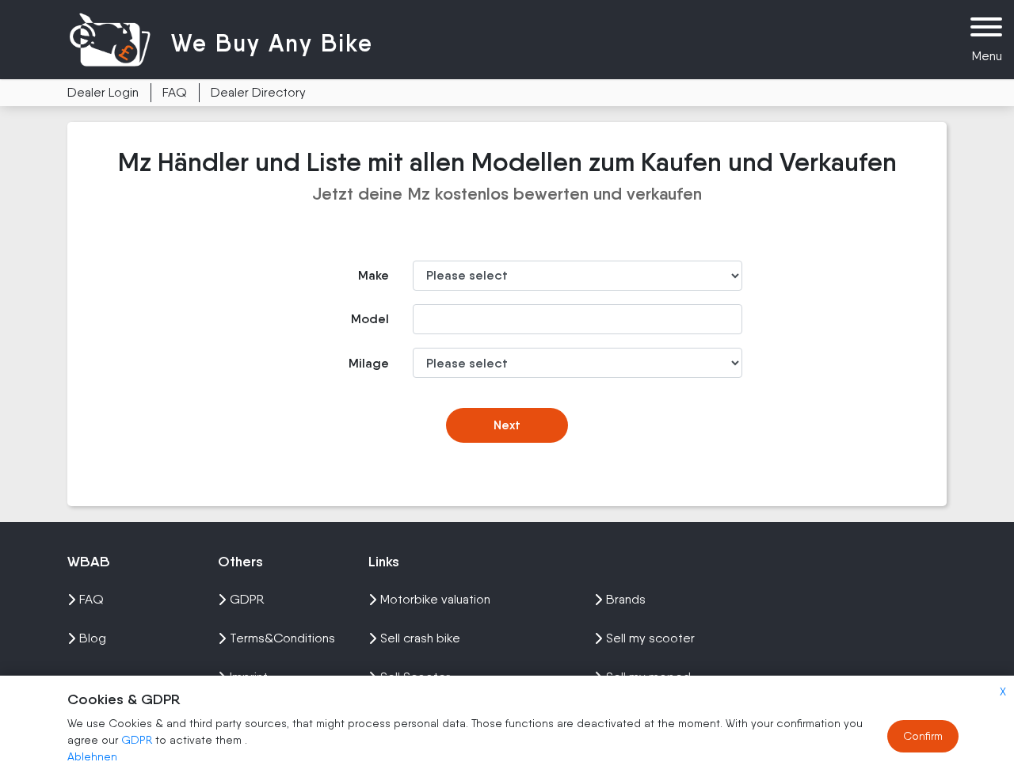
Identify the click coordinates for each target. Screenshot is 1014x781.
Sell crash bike (420, 638)
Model (370, 318)
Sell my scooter (650, 638)
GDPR (136, 739)
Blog (92, 638)
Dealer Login (103, 92)
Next (507, 424)
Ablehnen (92, 756)
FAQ (174, 92)
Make (373, 275)
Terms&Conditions (282, 638)
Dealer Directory (258, 92)
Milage (369, 363)
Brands (626, 599)
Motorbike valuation (435, 599)
